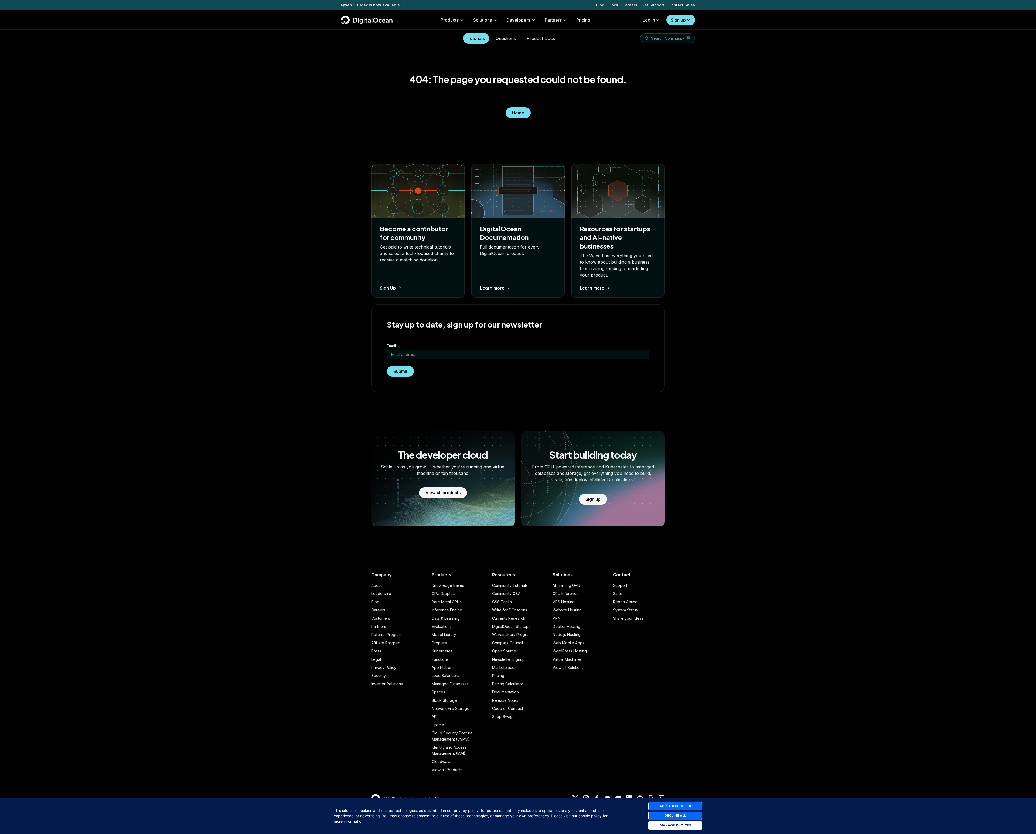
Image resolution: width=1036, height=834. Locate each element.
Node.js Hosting (567, 634)
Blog (600, 5)
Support (620, 585)
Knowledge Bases (448, 585)
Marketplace (503, 667)
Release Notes (505, 700)
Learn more (492, 288)
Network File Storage (450, 708)
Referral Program (386, 634)
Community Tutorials (510, 585)
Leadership (381, 593)
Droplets (439, 643)
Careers (629, 5)
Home (518, 112)
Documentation (505, 692)
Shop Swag (502, 716)
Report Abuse (625, 602)
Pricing (498, 675)
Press (376, 651)
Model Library (444, 634)
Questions (506, 38)
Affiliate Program (385, 643)
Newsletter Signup (508, 659)
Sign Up (388, 288)
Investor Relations (387, 684)
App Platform (443, 667)
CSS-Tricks (502, 602)
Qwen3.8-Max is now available (370, 5)
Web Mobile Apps (568, 643)
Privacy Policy (383, 667)
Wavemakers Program (511, 634)
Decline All (675, 815)
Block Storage (444, 700)
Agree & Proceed (675, 806)
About (376, 585)
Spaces (438, 692)
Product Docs (541, 38)
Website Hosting (567, 610)
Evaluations (442, 626)
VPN (556, 618)
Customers (380, 618)
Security (378, 675)
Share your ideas (628, 618)
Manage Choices (675, 825)
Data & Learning (446, 618)
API (434, 716)
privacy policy (466, 810)
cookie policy (590, 815)
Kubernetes (442, 651)
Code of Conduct (507, 708)
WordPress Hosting (570, 651)
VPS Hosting (564, 602)
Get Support (653, 5)
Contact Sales (682, 5)
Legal (376, 659)
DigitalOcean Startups (511, 626)
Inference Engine (447, 610)
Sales (618, 593)
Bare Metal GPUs (447, 602)
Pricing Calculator (507, 684)
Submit (400, 371)
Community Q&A (506, 593)
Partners (378, 626)
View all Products (447, 769)
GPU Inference (566, 593)
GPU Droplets (444, 593)
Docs (613, 5)
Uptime (438, 725)
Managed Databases (450, 684)
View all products (443, 492)
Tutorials (476, 38)
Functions (440, 659)
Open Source (504, 651)
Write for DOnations (509, 610)
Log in (649, 20)
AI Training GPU (566, 585)
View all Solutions (568, 667)
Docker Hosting (566, 626)
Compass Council (507, 643)
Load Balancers (445, 675)
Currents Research (508, 618)
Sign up (678, 20)
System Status (625, 610)
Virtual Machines (567, 659)
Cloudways (441, 761)
